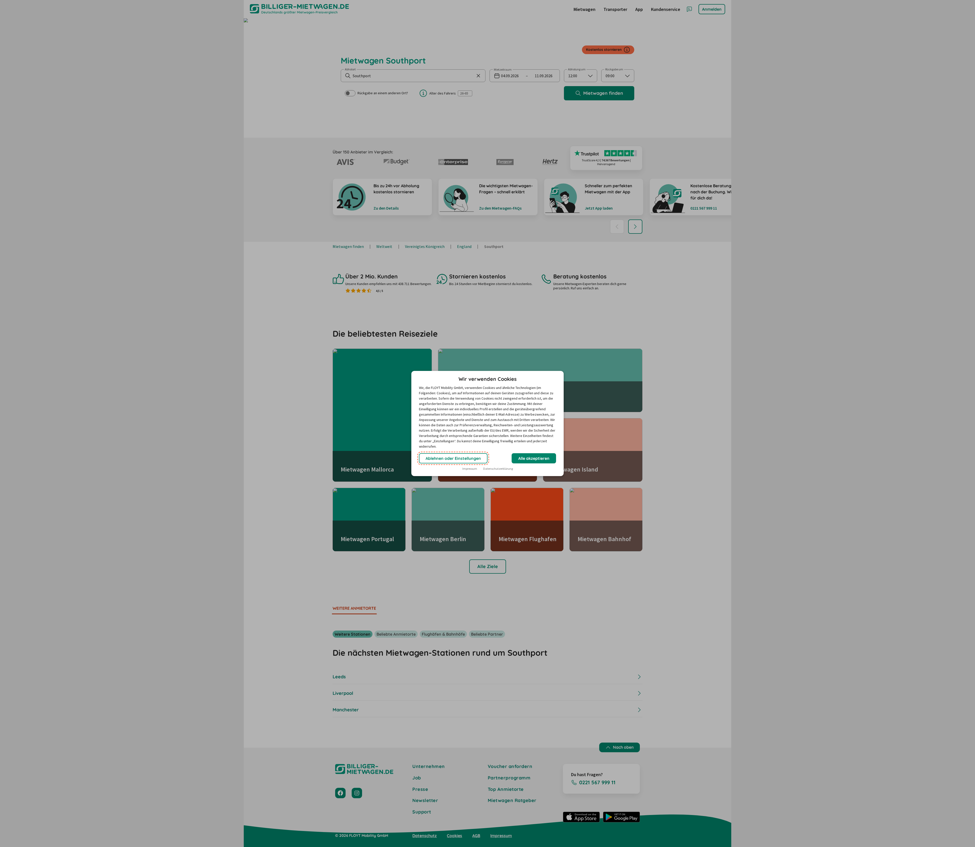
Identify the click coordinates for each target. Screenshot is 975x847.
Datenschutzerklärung (498, 468)
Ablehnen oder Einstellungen (453, 458)
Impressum (469, 468)
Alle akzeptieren (533, 458)
